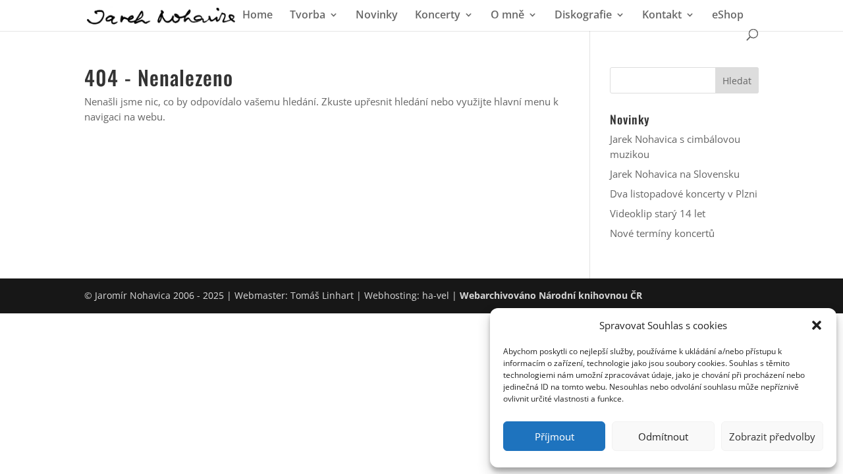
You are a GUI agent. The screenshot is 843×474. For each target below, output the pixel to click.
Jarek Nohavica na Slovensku (675, 173)
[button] (816, 325)
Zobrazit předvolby (772, 436)
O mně (507, 16)
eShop (728, 16)
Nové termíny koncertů (662, 233)
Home (257, 16)
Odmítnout (663, 436)
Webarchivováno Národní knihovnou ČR (551, 295)
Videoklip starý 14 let (657, 213)
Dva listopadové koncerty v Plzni (683, 193)
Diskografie (583, 16)
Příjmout (554, 436)
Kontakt (662, 16)
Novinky (377, 16)
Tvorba (307, 16)
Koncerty (437, 16)
